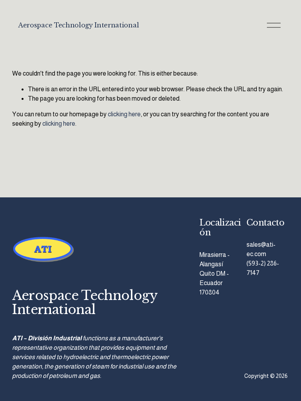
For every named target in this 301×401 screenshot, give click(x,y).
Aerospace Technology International (78, 25)
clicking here (124, 114)
